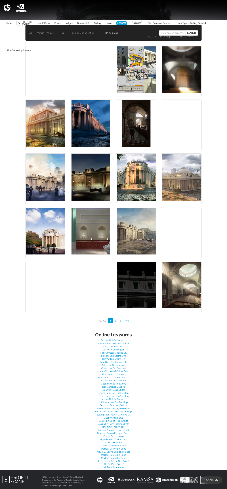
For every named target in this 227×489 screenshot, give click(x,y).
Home (9, 23)
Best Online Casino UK (113, 359)
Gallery (97, 23)
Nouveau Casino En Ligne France (113, 452)
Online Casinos (185, 36)
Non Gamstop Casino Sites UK (113, 377)
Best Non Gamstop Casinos (113, 405)
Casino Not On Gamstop (113, 368)
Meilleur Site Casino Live (113, 356)
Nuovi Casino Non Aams (113, 445)
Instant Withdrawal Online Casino (113, 371)
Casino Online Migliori (113, 349)
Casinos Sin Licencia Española (113, 343)
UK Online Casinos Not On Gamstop (113, 411)
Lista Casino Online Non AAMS (113, 461)
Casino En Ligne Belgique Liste (113, 424)
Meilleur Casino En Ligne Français (113, 408)
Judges (68, 23)
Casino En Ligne (113, 442)
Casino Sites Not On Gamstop (114, 393)
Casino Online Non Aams (113, 384)
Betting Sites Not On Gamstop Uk (113, 414)
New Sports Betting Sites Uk (191, 23)
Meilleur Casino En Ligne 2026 (113, 430)
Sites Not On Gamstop (113, 365)
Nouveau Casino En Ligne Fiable (113, 433)
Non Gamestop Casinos (19, 50)
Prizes (57, 23)
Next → (128, 320)
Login (108, 23)
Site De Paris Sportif (113, 464)
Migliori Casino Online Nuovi (113, 439)
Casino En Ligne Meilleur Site (113, 421)
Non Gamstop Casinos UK (113, 353)
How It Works (43, 23)
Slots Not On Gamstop (159, 36)
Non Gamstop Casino (113, 346)
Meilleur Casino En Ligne (113, 449)
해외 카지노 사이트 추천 (113, 427)
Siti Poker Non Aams (113, 467)
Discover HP (83, 23)
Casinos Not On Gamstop (113, 340)
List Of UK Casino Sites (113, 390)
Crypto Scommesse (113, 436)
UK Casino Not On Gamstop (113, 402)
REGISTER (121, 23)
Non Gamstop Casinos (159, 23)
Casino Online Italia (113, 418)
